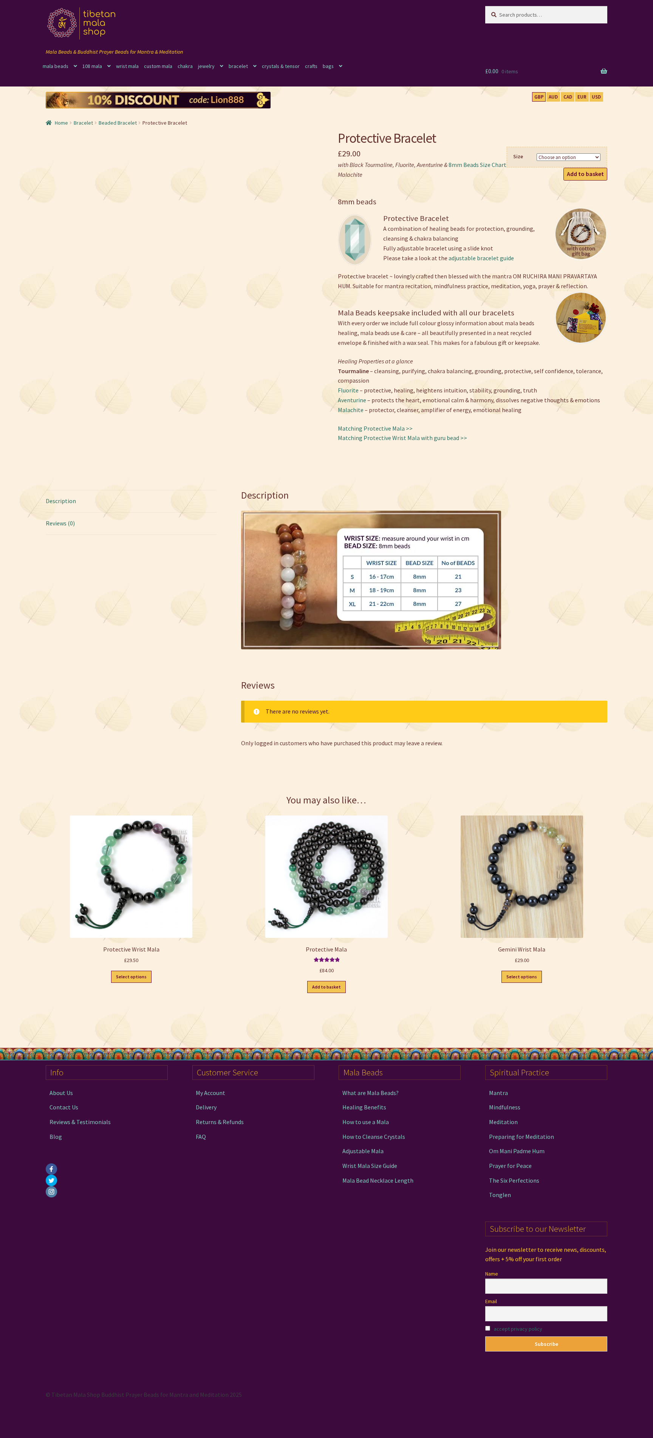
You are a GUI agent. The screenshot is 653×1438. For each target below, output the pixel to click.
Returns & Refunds (220, 1122)
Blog (56, 1136)
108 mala (92, 66)
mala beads (55, 66)
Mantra (498, 1093)
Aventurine (352, 400)
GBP (539, 97)
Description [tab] (61, 501)
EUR (581, 97)
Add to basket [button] (326, 987)
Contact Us (64, 1107)
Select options (131, 976)
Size (518, 156)
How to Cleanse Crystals (373, 1136)
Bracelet (83, 122)
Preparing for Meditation (521, 1136)
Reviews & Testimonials (80, 1122)
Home (61, 122)
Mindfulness (504, 1107)
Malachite (351, 410)
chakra (185, 66)
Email (491, 1301)
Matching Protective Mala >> (375, 428)
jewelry (206, 66)
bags (328, 66)
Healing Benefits (364, 1107)
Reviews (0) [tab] (60, 523)
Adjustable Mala (363, 1151)
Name (491, 1273)
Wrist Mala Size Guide (369, 1165)
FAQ (201, 1136)
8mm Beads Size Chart (477, 164)
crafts (311, 66)
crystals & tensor (281, 66)
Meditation (503, 1122)
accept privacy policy (518, 1328)
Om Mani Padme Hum (517, 1151)
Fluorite (348, 390)
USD (596, 97)
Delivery (206, 1107)
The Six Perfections (514, 1180)
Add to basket (585, 174)
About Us (61, 1093)
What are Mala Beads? (370, 1093)
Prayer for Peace (510, 1165)
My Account (210, 1093)
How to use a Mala (365, 1122)
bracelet (238, 66)
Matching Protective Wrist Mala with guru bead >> (402, 438)
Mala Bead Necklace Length (377, 1180)
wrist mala (127, 66)
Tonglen (500, 1195)
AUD (553, 97)
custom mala (158, 66)
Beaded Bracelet (118, 122)
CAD (567, 97)
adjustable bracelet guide (481, 258)
